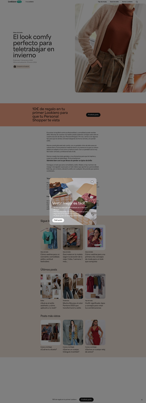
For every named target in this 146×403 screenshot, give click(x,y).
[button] (92, 182)
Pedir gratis (58, 220)
